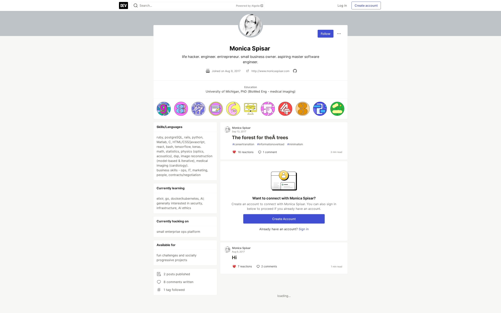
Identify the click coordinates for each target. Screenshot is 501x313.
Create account (366, 5)
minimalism (295, 144)
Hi (234, 257)
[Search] (136, 5)
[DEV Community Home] (123, 5)
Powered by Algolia (248, 5)
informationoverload (270, 144)
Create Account (284, 219)
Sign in (304, 229)
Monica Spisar (241, 127)
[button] (164, 109)
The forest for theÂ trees (260, 137)
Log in (342, 5)
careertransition (243, 144)
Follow (325, 34)
